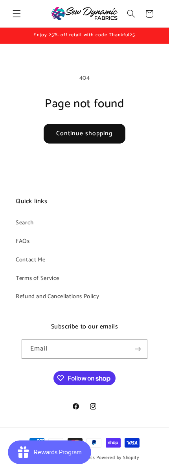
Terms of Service (37, 278)
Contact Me (30, 260)
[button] (16, 14)
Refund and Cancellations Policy (57, 296)
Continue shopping (84, 134)
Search (25, 223)
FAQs (23, 241)
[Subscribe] (138, 349)
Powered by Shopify (117, 457)
